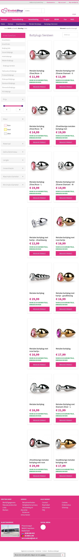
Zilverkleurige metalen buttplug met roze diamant (39, 461)
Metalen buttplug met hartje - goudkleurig (65, 294)
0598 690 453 (29, 533)
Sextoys (4, 19)
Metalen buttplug (36, 293)
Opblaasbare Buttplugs (9, 71)
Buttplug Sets (6, 48)
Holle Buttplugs (7, 56)
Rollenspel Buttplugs (8, 79)
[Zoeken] (43, 10)
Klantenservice (51, 2)
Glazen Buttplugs (7, 52)
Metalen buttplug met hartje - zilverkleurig (38, 238)
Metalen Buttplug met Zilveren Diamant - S (65, 72)
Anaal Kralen (6, 44)
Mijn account (62, 2)
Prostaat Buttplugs (8, 75)
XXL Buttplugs (6, 91)
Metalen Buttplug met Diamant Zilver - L (65, 405)
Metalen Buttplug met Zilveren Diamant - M (65, 183)
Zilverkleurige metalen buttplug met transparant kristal (65, 127)
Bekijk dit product (39, 87)
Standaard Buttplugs (8, 83)
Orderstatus (66, 505)
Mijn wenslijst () (73, 2)
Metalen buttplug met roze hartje (65, 238)
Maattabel (46, 505)
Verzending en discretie (27, 508)
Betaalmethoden (28, 502)
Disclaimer (38, 551)
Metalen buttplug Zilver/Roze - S (36, 72)
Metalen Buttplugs (7, 60)
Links (4, 507)
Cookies (65, 502)
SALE (72, 19)
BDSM (56, 19)
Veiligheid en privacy (30, 505)
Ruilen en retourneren (25, 513)
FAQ (43, 510)
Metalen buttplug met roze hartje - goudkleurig (38, 350)
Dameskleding (17, 19)
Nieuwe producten (10, 505)
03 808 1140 (29, 536)
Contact (45, 502)
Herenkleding (33, 19)
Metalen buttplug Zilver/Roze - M (36, 127)
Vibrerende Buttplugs (8, 87)
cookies (43, 555)
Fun (65, 19)
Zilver (9, 134)
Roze (8, 125)
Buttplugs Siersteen (9, 66)
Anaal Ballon (6, 40)
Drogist (46, 19)
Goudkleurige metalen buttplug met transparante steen (65, 461)
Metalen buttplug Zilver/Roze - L (36, 183)
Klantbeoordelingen (53, 551)
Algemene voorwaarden (27, 551)
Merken (5, 510)
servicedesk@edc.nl (29, 538)
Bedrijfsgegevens (9, 502)
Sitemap (65, 507)
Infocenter (46, 507)
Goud (9, 129)
